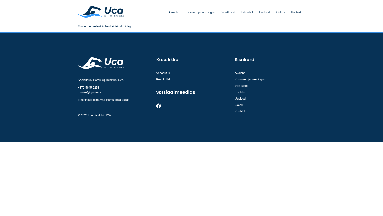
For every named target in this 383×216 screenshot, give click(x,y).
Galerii (280, 12)
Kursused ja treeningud (200, 12)
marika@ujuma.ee (90, 92)
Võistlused (228, 12)
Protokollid (163, 79)
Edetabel (247, 12)
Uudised (264, 12)
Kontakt (296, 12)
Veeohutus (163, 73)
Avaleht (173, 12)
